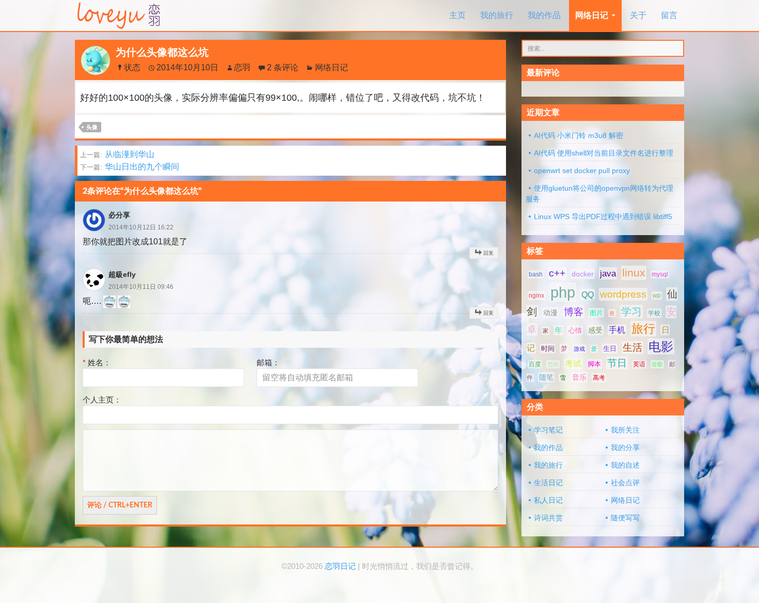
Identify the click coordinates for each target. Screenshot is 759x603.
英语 (639, 364)
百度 (535, 364)
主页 (457, 15)
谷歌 (657, 364)
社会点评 (625, 482)
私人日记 (548, 500)
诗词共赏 (548, 518)
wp (657, 295)
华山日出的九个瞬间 (129, 166)
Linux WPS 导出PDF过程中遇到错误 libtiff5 (603, 216)
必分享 (119, 215)
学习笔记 (548, 430)
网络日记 (591, 15)
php (562, 292)
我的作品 (544, 15)
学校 (654, 313)
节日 (617, 363)
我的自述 (625, 465)
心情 (575, 330)
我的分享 (625, 447)
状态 (132, 67)
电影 (661, 346)
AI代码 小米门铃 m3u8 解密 (578, 135)
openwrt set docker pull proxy (582, 170)
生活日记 (548, 482)
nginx (536, 295)
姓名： (97, 362)
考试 (573, 363)
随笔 (546, 377)
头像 (92, 127)
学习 (631, 311)
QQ (587, 294)
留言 (669, 15)
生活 (632, 347)
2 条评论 (282, 67)
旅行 (643, 328)
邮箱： (268, 362)
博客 (573, 311)
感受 (595, 330)
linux (633, 273)
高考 (599, 377)
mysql (660, 274)
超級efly (122, 274)
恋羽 (242, 67)
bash (536, 274)
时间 (548, 348)
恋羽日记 (340, 566)
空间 (553, 364)
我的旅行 (496, 15)
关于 (638, 15)
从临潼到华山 (117, 154)
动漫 (550, 312)
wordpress (623, 294)
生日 (609, 348)
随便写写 (625, 518)
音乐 (579, 377)
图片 (596, 313)
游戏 (579, 349)
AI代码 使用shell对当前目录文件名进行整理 (603, 153)
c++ (557, 273)
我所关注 (625, 430)
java (608, 273)
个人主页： (102, 399)
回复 (488, 253)
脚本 (594, 364)
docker (583, 274)
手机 (617, 330)
